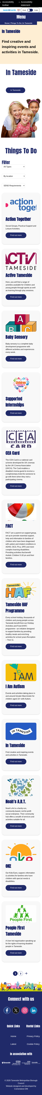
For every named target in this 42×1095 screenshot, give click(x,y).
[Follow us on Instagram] (24, 1010)
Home (7, 23)
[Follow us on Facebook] (7, 1010)
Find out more (16, 235)
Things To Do (16, 23)
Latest (13, 1044)
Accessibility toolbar (8, 3)
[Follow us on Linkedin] (33, 1010)
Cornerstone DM (21, 1089)
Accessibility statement (26, 3)
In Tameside (15, 90)
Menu (21, 17)
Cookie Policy (33, 1044)
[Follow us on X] (15, 1010)
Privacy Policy (33, 1036)
